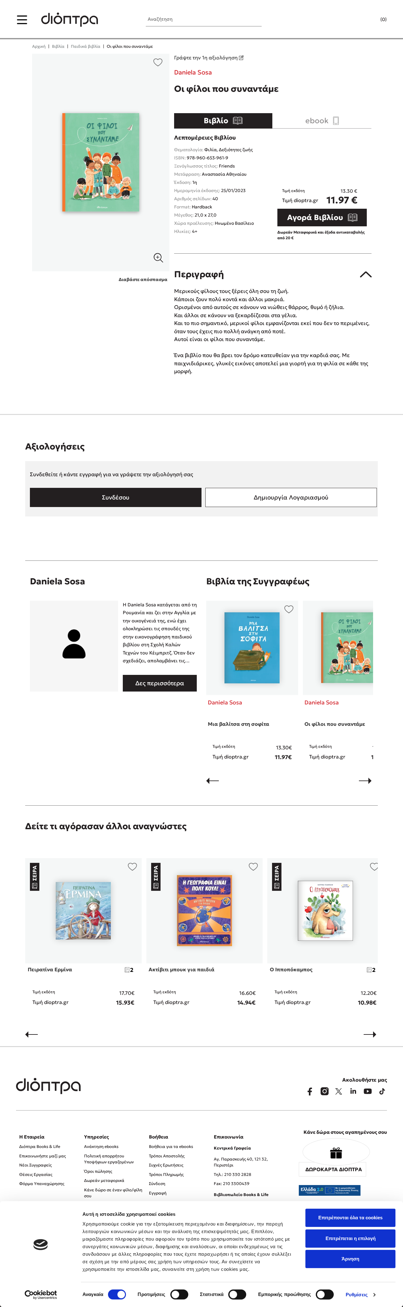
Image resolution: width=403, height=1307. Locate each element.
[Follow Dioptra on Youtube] (367, 1091)
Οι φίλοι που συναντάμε (334, 724)
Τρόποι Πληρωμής (166, 1174)
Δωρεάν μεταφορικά (104, 1180)
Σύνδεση (157, 1183)
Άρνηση (350, 1258)
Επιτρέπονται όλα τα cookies (350, 1217)
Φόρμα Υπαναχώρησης (41, 1183)
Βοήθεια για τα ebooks (171, 1146)
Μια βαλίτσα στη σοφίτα (238, 724)
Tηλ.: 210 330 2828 (232, 1174)
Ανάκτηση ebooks (101, 1146)
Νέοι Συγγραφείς (35, 1165)
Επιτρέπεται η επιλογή (351, 1238)
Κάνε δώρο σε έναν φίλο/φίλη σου (113, 1193)
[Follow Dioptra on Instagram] (324, 1091)
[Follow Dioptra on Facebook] (310, 1091)
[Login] (371, 19)
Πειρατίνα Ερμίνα (50, 969)
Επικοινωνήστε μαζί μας (42, 1156)
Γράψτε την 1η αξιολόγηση (206, 57)
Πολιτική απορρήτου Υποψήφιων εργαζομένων (109, 1159)
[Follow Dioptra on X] (338, 1091)
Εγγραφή (158, 1193)
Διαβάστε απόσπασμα (143, 279)
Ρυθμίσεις (357, 1294)
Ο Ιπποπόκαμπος (291, 969)
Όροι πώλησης (98, 1171)
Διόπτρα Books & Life (39, 1146)
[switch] (179, 1294)
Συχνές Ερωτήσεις (166, 1165)
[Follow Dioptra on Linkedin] (353, 1091)
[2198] (100, 162)
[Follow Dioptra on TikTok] (382, 1091)
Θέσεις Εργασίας (35, 1174)
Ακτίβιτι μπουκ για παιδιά (181, 969)
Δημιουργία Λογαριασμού (291, 497)
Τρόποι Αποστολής (166, 1156)
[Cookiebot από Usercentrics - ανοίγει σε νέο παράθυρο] (40, 1294)
